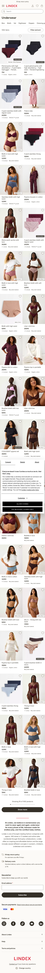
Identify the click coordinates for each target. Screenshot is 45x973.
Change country (25, 968)
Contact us (13, 964)
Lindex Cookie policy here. (30, 490)
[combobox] (22, 11)
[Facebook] (13, 923)
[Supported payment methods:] (22, 909)
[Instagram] (4, 923)
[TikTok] (22, 923)
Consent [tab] (8, 462)
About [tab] (37, 462)
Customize (21, 498)
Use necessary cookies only (22, 509)
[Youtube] (32, 923)
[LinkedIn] (41, 923)
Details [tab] (22, 462)
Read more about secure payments (29, 905)
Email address (7, 883)
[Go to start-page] (11, 5)
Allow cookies (22, 504)
